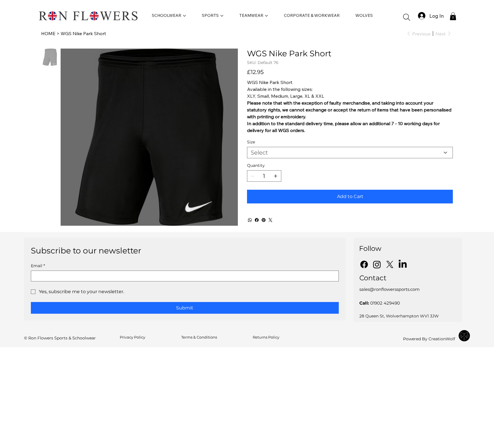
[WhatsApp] (250, 220)
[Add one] (275, 176)
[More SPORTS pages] (221, 15)
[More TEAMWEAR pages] (266, 15)
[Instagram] (377, 264)
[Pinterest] (263, 220)
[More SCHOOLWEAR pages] (184, 15)
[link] (453, 16)
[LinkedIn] (403, 264)
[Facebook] (257, 220)
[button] (406, 17)
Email (38, 265)
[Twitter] (270, 220)
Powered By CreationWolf (429, 338)
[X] (390, 264)
